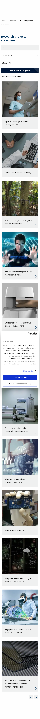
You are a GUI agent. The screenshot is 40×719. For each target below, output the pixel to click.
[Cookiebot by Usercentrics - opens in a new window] (28, 333)
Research (12, 21)
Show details (28, 371)
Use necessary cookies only (20, 384)
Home (3, 21)
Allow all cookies (20, 377)
